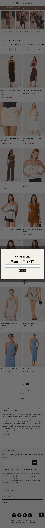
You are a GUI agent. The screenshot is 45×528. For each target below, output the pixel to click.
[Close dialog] (42, 251)
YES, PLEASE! (22, 270)
